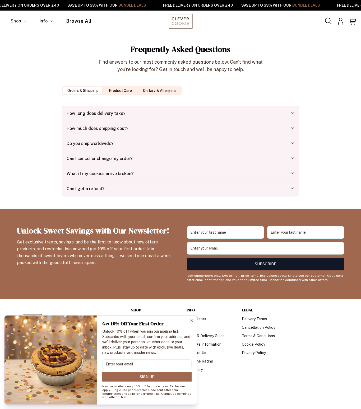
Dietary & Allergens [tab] (160, 90)
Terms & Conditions (258, 336)
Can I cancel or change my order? (100, 158)
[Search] (328, 21)
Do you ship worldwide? (90, 143)
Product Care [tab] (120, 90)
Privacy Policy (254, 353)
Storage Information (204, 344)
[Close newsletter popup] (191, 321)
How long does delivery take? (96, 113)
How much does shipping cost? (97, 128)
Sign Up (147, 377)
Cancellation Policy (258, 327)
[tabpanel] (180, 151)
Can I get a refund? (86, 188)
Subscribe (265, 264)
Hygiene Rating (200, 361)
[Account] (341, 21)
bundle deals (132, 5)
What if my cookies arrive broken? (100, 173)
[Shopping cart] (353, 21)
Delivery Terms (254, 319)
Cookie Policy (253, 344)
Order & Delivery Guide (206, 336)
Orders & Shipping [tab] (82, 90)
